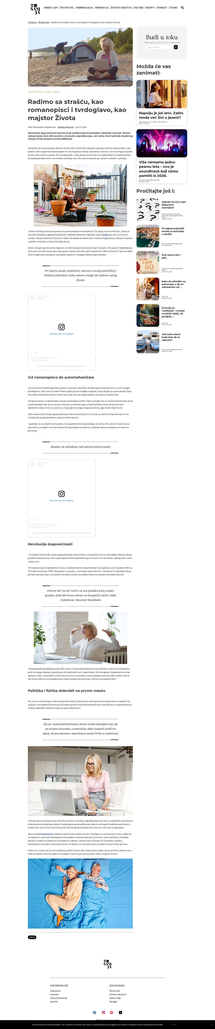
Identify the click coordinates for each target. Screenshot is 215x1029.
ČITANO (173, 7)
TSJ (167, 296)
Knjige (32, 937)
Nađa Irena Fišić (154, 180)
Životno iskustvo (121, 7)
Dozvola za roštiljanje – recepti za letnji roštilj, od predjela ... (173, 312)
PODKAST (162, 7)
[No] (212, 1024)
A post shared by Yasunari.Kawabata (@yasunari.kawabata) (61, 366)
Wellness (53, 91)
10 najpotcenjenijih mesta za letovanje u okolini (173, 231)
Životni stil (67, 7)
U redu (174, 1024)
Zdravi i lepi (51, 7)
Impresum (55, 991)
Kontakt (54, 994)
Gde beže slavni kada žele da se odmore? (171, 337)
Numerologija (84, 7)
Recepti (150, 7)
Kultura (138, 7)
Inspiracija (101, 7)
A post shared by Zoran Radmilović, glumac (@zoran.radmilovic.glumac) (61, 533)
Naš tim (54, 1002)
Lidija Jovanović (162, 122)
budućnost (47, 834)
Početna (32, 22)
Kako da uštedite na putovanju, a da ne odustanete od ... (174, 284)
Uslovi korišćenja (58, 998)
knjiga (105, 235)
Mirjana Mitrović (66, 127)
